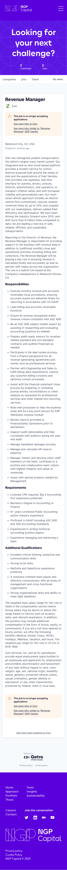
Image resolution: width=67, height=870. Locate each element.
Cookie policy (41, 765)
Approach (12, 791)
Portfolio (11, 795)
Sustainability (36, 795)
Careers (11, 810)
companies (9, 79)
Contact (11, 814)
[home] (17, 8)
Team (30, 787)
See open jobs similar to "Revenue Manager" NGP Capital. (32, 130)
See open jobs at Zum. (26, 123)
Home (9, 787)
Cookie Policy (14, 854)
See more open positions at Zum (33, 732)
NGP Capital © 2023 (18, 858)
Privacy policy (26, 765)
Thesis (9, 799)
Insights (32, 791)
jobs (23, 79)
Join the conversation (39, 810)
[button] (61, 8)
